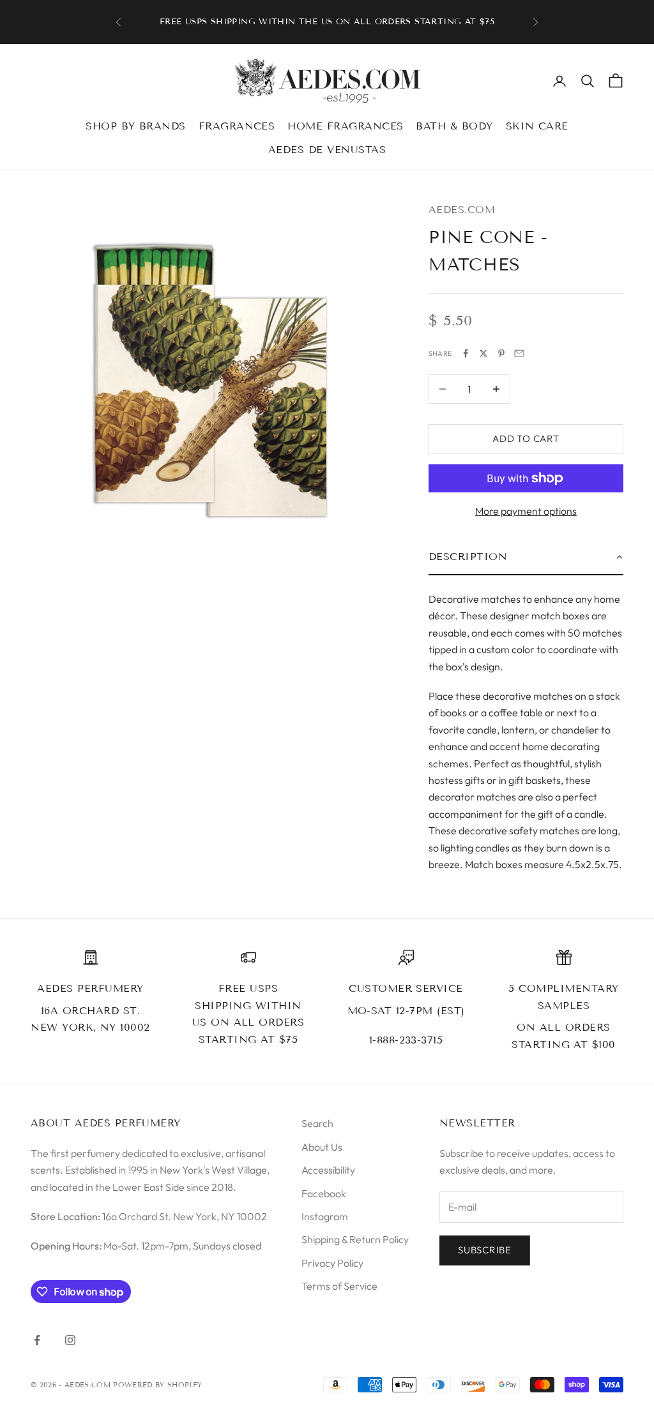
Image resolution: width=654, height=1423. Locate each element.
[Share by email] (519, 353)
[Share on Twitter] (483, 353)
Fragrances (237, 126)
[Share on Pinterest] (501, 353)
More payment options (526, 511)
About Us (321, 1146)
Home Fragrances (345, 126)
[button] (526, 557)
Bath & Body (454, 126)
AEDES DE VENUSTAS (327, 150)
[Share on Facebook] (465, 353)
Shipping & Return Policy (355, 1239)
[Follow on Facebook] (37, 1340)
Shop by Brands (136, 126)
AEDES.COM (462, 209)
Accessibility (328, 1169)
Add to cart (525, 438)
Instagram (324, 1216)
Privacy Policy (332, 1263)
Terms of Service (339, 1285)
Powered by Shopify (157, 1384)
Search (317, 1123)
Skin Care (537, 126)
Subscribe (485, 1250)
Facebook (323, 1193)
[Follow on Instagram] (70, 1340)
